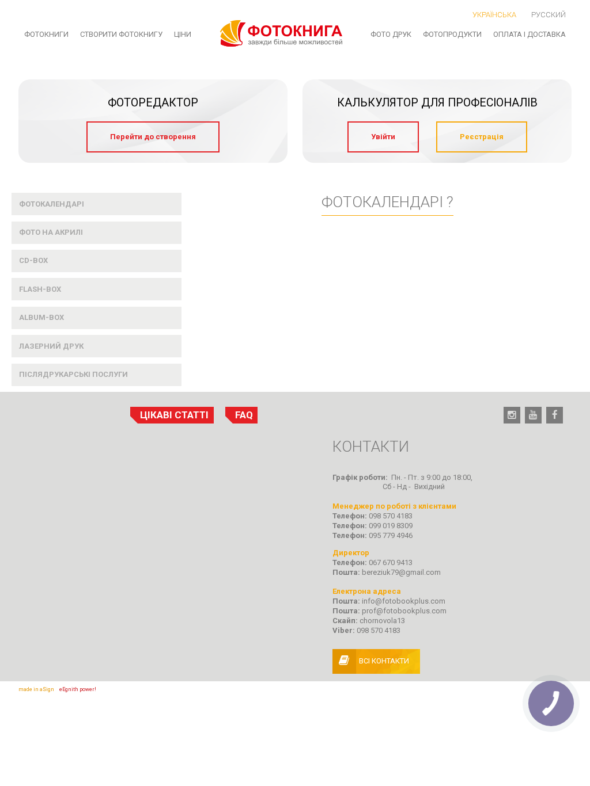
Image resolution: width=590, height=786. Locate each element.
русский (548, 14)
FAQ (244, 415)
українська (494, 14)
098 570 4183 (391, 516)
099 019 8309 (391, 525)
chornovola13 (382, 620)
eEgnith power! (77, 689)
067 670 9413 (391, 562)
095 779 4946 (391, 535)
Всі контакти (384, 661)
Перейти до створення (153, 136)
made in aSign (36, 689)
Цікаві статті (174, 415)
